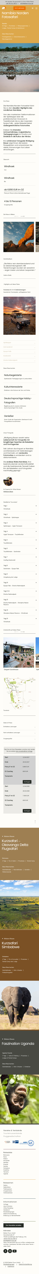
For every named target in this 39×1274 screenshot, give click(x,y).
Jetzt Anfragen (19, 8)
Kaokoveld (7, 356)
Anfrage (5, 1204)
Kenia (5, 1157)
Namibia (5, 1162)
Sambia (5, 1166)
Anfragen (27, 782)
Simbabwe (6, 1168)
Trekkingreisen (7, 1189)
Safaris (5, 1185)
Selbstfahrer (7, 1187)
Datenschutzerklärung (9, 1213)
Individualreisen (7, 1192)
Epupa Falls (7, 351)
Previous (17, 217)
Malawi (5, 1158)
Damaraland (7, 347)
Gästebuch (6, 1210)
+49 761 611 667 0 (11, 3)
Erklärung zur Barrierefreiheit (11, 1215)
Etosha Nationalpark (10, 360)
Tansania (6, 1172)
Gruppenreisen (7, 1191)
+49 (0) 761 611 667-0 (10, 1238)
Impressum (11, 1266)
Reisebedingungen (8, 1212)
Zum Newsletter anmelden (13, 1225)
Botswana (6, 1155)
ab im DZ (14, 190)
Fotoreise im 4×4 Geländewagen (14, 290)
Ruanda (5, 1164)
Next (22, 217)
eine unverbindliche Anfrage (24, 751)
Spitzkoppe (7, 342)
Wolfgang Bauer (8, 491)
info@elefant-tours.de (26, 3)
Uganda (5, 1173)
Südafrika (6, 1170)
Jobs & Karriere (7, 1206)
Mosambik (6, 1160)
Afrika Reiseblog (8, 1208)
